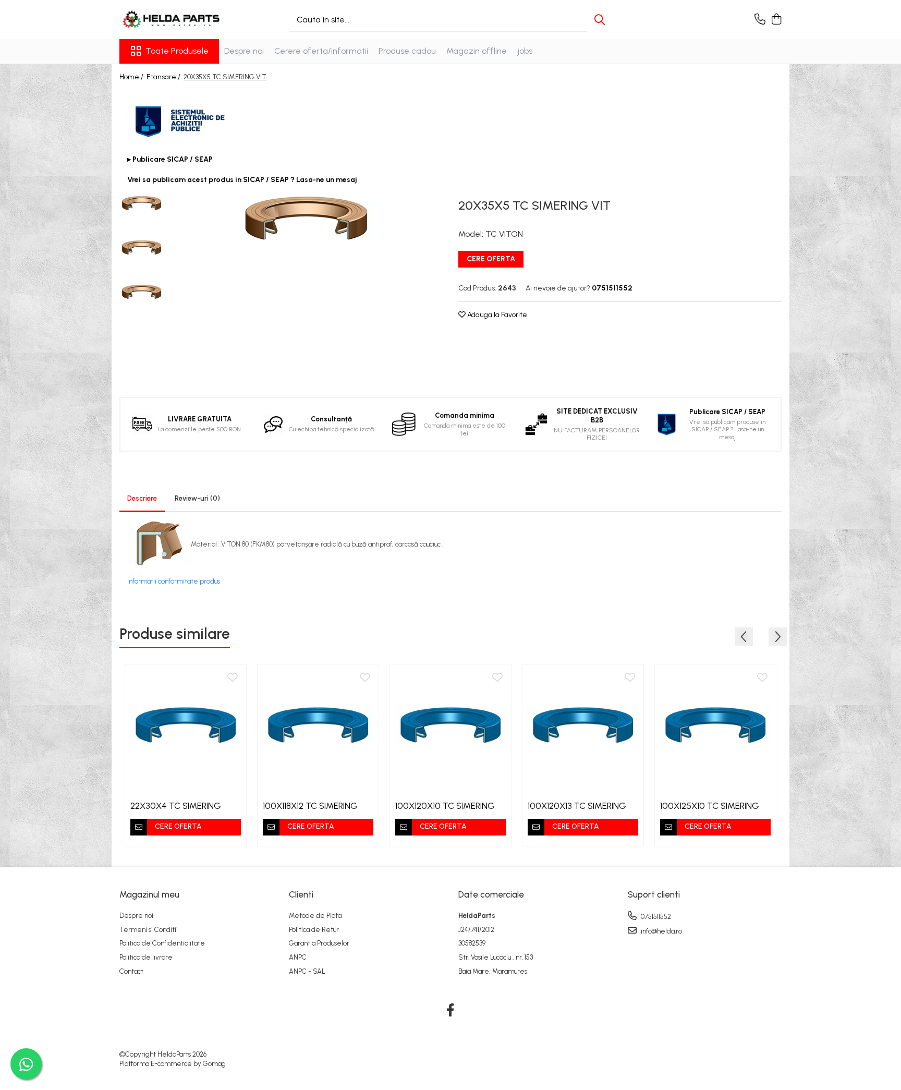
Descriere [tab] (142, 498)
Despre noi (244, 51)
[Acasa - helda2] (171, 19)
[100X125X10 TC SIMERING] (715, 725)
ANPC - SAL (307, 971)
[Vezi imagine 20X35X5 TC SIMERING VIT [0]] (141, 203)
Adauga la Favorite (496, 314)
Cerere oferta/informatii (321, 51)
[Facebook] (451, 1010)
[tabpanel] (306, 218)
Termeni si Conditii (148, 930)
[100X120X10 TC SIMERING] (450, 725)
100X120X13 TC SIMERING (577, 806)
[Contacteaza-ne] (759, 20)
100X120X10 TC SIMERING (445, 806)
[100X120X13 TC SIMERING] (583, 725)
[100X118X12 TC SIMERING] (318, 725)
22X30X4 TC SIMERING (175, 806)
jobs (524, 51)
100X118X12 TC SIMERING (310, 806)
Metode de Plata (315, 915)
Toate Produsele (177, 51)
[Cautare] (599, 19)
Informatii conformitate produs (173, 581)
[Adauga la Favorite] (232, 678)
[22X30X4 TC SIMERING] (185, 725)
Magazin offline (476, 51)
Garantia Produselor (319, 943)
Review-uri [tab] (197, 498)
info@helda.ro (660, 931)
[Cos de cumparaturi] (776, 20)
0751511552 (655, 917)
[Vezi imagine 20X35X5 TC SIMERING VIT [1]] (141, 247)
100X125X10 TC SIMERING (709, 806)
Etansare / (164, 76)
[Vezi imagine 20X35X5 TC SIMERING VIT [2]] (141, 291)
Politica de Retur (314, 930)
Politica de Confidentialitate (162, 943)
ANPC (298, 957)
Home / (132, 76)
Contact (131, 971)
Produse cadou (407, 51)
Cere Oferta (491, 259)
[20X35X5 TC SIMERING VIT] (306, 218)
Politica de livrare (146, 957)
